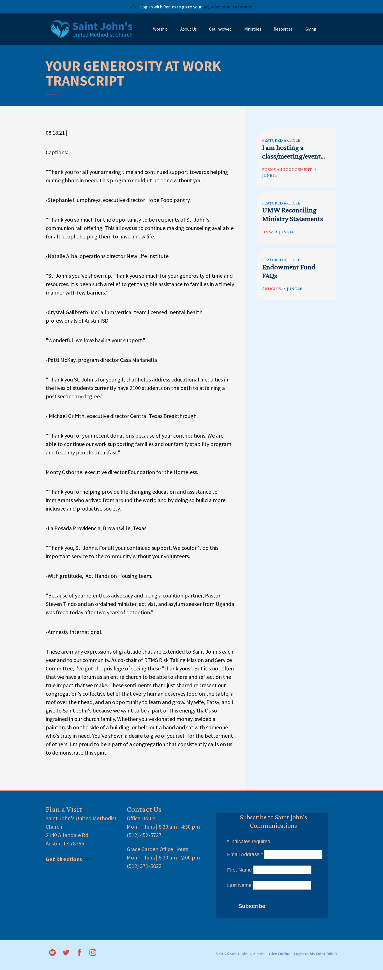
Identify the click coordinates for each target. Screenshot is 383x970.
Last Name (239, 885)
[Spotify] (52, 953)
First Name (239, 870)
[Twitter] (66, 953)
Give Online (279, 953)
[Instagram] (92, 953)
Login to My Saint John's (315, 953)
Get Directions (64, 859)
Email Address (245, 854)
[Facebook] (79, 953)
